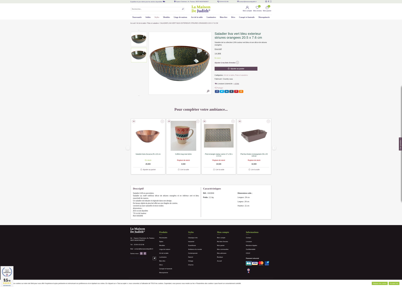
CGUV (248, 253)
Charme (190, 265)
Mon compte (221, 237)
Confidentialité (250, 249)
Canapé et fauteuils (247, 17)
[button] (139, 39)
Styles (157, 17)
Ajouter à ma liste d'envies (225, 63)
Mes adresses (221, 253)
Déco (233, 17)
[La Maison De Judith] (201, 9)
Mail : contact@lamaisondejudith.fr (141, 249)
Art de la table (197, 17)
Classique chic (193, 237)
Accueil (132, 23)
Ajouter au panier (237, 69)
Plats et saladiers (153, 23)
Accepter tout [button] (394, 283)
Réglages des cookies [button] (379, 283)
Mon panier (221, 245)
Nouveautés (137, 17)
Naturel (190, 257)
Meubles (166, 17)
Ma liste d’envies (222, 241)
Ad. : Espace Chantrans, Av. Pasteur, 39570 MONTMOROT (142, 239)
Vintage (190, 261)
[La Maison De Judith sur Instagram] (266, 1)
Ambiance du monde (195, 249)
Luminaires (211, 17)
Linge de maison (180, 17)
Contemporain (193, 253)
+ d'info (236, 84)
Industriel (191, 241)
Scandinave (192, 245)
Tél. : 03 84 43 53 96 (137, 244)
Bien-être (223, 17)
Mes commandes (222, 249)
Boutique (220, 257)
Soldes (148, 17)
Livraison (249, 241)
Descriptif (218, 49)
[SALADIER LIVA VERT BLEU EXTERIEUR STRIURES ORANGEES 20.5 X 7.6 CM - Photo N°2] (208, 91)
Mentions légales (251, 245)
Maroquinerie (264, 17)
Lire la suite (184, 169)
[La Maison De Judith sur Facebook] (268, 1)
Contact (248, 237)
